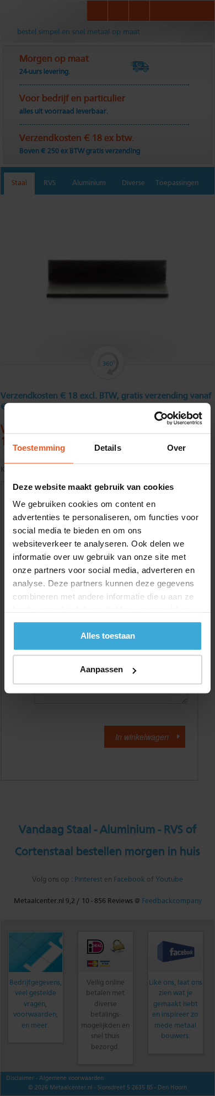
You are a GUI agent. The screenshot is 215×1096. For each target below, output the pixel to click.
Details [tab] (107, 447)
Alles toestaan (107, 635)
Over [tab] (176, 447)
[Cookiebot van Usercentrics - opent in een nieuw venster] (154, 418)
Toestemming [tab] (39, 447)
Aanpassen (101, 669)
